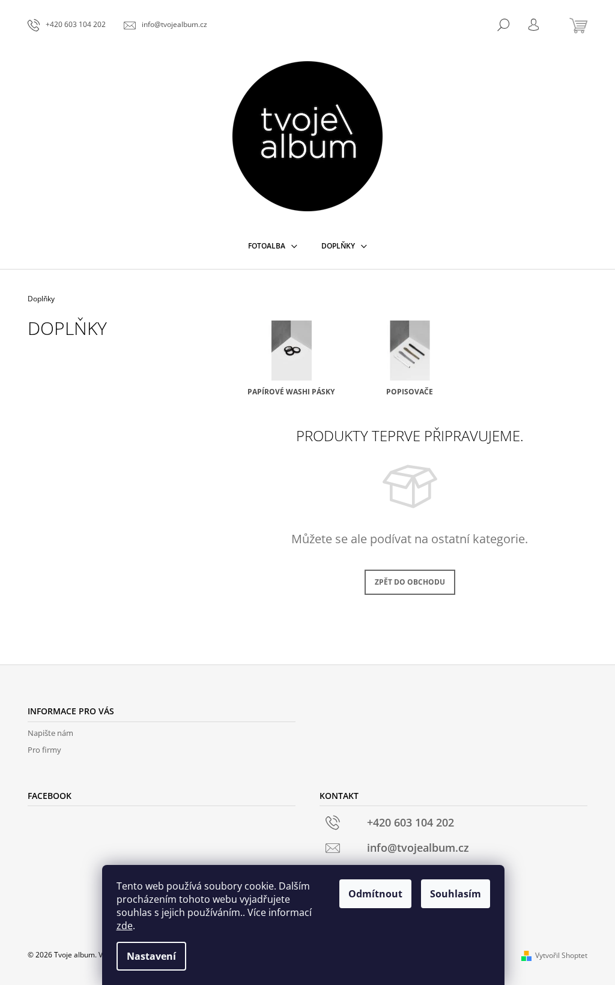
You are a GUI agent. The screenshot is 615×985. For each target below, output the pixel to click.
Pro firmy (44, 749)
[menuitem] (272, 246)
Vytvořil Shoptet (561, 955)
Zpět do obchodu (410, 582)
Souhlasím (455, 893)
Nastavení (151, 956)
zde (125, 925)
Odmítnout (375, 893)
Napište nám (50, 732)
